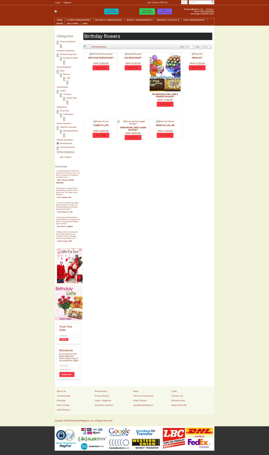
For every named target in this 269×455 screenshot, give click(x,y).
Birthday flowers (66, 144)
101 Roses (67, 94)
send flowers (63, 410)
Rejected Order (179, 405)
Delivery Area (178, 400)
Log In (58, 2)
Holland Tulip (71, 98)
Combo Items (68, 114)
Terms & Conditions (143, 396)
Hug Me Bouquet (133, 58)
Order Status (140, 400)
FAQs (135, 391)
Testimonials (63, 396)
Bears (60, 23)
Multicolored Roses (70, 131)
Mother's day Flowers (65, 140)
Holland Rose (62, 107)
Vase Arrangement (194, 20)
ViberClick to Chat (165, 11)
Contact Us (177, 396)
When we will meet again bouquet (133, 128)
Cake (85, 23)
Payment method (104, 405)
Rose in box (64, 111)
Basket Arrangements (140, 20)
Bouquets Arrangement (109, 20)
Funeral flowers (62, 87)
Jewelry (63, 91)
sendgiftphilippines (143, 405)
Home (60, 20)
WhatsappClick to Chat (147, 11)
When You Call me (165, 125)
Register (67, 2)
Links (174, 391)
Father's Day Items (64, 123)
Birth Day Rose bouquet (101, 58)
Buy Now (101, 68)
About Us (61, 391)
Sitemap (61, 400)
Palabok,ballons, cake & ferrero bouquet (165, 95)
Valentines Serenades (68, 127)
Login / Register (65, 157)
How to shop (63, 405)
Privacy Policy (102, 396)
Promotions (101, 391)
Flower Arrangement (79, 20)
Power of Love (100, 125)
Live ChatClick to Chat (111, 11)
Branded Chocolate (168, 20)
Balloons (72, 23)
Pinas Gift (197, 58)
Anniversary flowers (67, 147)
